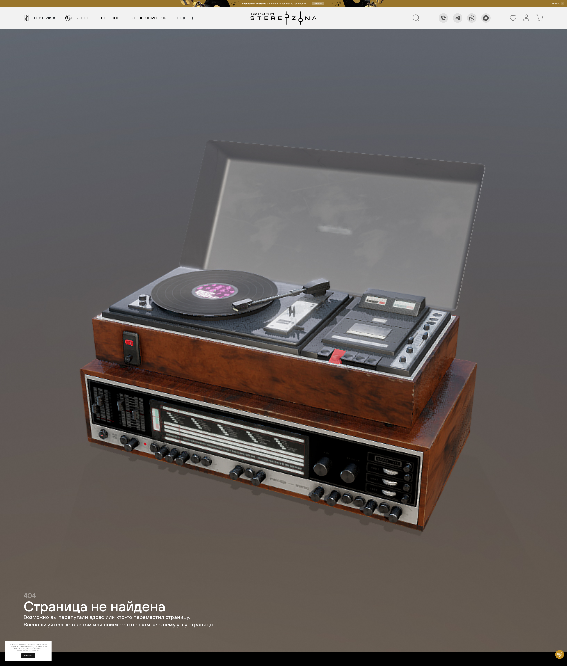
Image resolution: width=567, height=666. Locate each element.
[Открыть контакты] (559, 654)
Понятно (28, 656)
